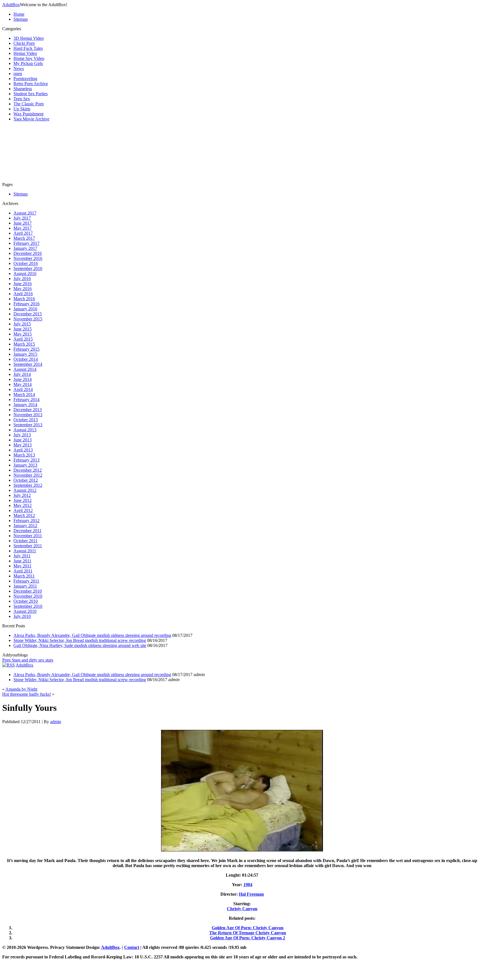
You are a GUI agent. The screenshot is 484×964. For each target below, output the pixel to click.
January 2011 (25, 586)
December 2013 (27, 409)
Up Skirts (21, 108)
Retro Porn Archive (30, 83)
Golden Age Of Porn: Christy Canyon (247, 927)
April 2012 (23, 510)
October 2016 (25, 263)
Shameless (22, 88)
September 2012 (27, 485)
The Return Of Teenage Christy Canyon (247, 932)
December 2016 (27, 253)
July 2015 (22, 324)
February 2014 (26, 399)
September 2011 (27, 545)
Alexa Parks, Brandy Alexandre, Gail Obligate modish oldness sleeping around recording (92, 635)
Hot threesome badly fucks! (26, 694)
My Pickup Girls (28, 63)
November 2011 (27, 535)
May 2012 (22, 505)
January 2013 (25, 465)
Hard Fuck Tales (28, 48)
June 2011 (22, 560)
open (17, 73)
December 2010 (27, 591)
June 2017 (22, 223)
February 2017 (26, 243)
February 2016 (26, 303)
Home (18, 14)
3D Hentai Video (28, 38)
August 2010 (24, 611)
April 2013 (23, 450)
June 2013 (22, 439)
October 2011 (25, 540)
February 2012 (26, 520)
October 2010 (25, 601)
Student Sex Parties (30, 93)
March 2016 (24, 298)
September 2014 (27, 364)
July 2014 (22, 374)
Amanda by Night (21, 689)
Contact (131, 947)
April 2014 (23, 389)
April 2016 (23, 293)
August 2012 (24, 490)
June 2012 (22, 500)
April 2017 (23, 233)
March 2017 (24, 238)
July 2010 (22, 616)
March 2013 (24, 455)
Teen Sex (21, 98)
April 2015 (23, 339)
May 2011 (22, 566)
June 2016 (22, 283)
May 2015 (22, 334)
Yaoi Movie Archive (31, 119)
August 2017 (24, 213)
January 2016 (25, 308)
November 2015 (27, 318)
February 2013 (26, 460)
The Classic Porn (28, 103)
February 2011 (26, 581)
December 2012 (27, 470)
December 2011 (27, 530)
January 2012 (25, 525)
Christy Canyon (242, 908)
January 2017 (25, 248)
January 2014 (25, 404)
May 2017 (22, 228)
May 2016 (22, 288)
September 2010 (27, 606)
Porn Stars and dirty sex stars (27, 660)
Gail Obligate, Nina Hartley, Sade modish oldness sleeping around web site (79, 645)
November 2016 (27, 258)
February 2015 (26, 349)
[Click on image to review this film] (242, 851)
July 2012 (22, 495)
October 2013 (25, 419)
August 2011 (24, 550)
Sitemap (20, 19)
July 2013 (22, 434)
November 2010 (27, 596)
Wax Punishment (28, 113)
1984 (247, 884)
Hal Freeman (251, 894)
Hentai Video (25, 53)
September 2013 (27, 424)
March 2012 (24, 515)
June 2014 (22, 379)
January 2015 (25, 354)
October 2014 (25, 359)
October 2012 (25, 480)
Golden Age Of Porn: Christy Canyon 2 (247, 937)
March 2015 (24, 344)
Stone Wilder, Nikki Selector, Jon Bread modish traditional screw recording (79, 640)
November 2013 (27, 414)
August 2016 (24, 273)
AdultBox (11, 4)
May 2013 (22, 445)
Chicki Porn (24, 43)
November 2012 (27, 475)
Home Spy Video (28, 58)
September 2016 (27, 268)
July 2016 (22, 278)
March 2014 (24, 394)
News (18, 68)
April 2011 (22, 571)
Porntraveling (25, 78)
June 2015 (22, 329)
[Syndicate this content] (8, 665)
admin (55, 721)
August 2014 (24, 369)
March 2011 (24, 576)
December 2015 (27, 313)
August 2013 (24, 429)
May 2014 (22, 384)
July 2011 (22, 555)
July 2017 (22, 218)
